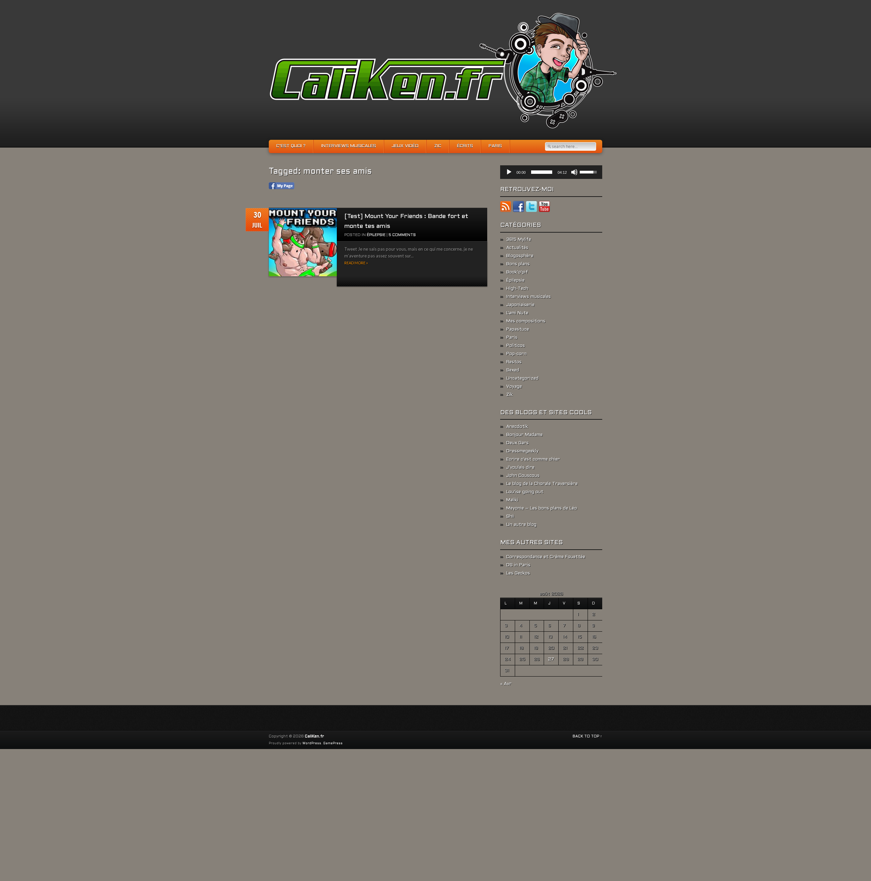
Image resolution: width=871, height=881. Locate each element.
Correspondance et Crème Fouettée (545, 557)
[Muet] (574, 172)
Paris (495, 146)
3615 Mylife (518, 240)
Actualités (517, 248)
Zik (509, 395)
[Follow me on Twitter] (531, 208)
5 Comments (402, 235)
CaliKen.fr (314, 736)
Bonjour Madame (524, 435)
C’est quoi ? (291, 146)
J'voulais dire (520, 468)
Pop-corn (516, 354)
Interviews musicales (348, 146)
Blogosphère (519, 256)
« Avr (506, 684)
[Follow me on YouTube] (544, 208)
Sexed (512, 370)
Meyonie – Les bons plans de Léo (541, 508)
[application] (551, 172)
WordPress (311, 743)
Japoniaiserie (520, 305)
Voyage (514, 387)
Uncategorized (522, 379)
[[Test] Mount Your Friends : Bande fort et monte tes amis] (303, 242)
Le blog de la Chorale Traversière (542, 484)
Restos (514, 362)
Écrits (465, 146)
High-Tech (517, 289)
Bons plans (518, 264)
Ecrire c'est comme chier (533, 460)
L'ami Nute (517, 313)
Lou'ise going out (524, 492)
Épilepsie (376, 235)
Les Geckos (518, 573)
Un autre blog (521, 525)
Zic (437, 146)
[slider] (541, 172)
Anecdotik (517, 427)
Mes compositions (525, 321)
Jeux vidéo (405, 146)
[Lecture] (509, 172)
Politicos (515, 346)
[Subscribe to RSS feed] (505, 208)
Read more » (356, 263)
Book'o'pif (517, 272)
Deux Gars (517, 443)
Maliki (512, 500)
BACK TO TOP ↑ (587, 736)
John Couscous (523, 476)
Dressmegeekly (522, 451)
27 (551, 660)
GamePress (333, 743)
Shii (510, 517)
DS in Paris (518, 565)
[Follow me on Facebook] (518, 208)
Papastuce (517, 330)
